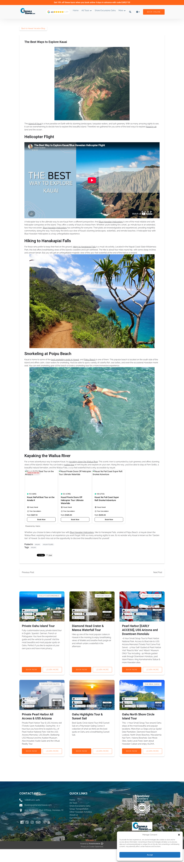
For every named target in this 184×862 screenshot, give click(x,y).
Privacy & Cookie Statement (92, 847)
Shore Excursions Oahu (105, 10)
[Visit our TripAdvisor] (38, 822)
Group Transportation (78, 809)
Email (50, 555)
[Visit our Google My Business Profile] (27, 822)
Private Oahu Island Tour (38, 626)
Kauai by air (151, 126)
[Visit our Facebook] (21, 822)
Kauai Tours (48, 544)
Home (75, 10)
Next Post (157, 572)
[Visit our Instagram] (32, 822)
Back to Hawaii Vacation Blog (33, 28)
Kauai (37, 544)
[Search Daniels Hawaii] (130, 12)
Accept (150, 855)
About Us (73, 815)
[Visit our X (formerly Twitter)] (44, 822)
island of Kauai (35, 123)
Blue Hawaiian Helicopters (111, 222)
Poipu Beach (90, 359)
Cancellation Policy (78, 824)
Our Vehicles (75, 818)
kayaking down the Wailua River (83, 461)
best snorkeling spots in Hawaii (65, 359)
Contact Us (74, 821)
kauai (33, 547)
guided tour (69, 464)
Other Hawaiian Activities (80, 812)
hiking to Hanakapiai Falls (84, 247)
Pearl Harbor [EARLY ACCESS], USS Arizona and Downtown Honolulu (140, 630)
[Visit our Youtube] (49, 822)
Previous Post (28, 572)
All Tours (73, 803)
